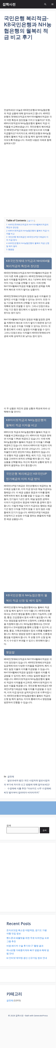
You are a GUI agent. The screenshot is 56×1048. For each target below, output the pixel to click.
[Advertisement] (28, 76)
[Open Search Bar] (45, 4)
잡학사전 (9, 4)
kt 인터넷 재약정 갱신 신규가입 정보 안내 (27, 957)
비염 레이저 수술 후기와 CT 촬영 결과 (25, 945)
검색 (9, 825)
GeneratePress (41, 1015)
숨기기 (31, 220)
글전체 (10, 776)
